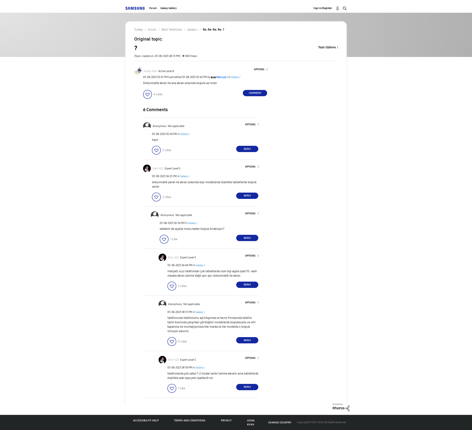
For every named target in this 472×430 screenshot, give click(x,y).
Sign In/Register (322, 8)
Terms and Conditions (189, 420)
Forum (153, 8)
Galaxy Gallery (168, 8)
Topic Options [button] (327, 47)
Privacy (226, 420)
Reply (247, 149)
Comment (255, 93)
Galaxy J (235, 77)
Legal (251, 420)
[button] (260, 69)
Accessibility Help (146, 420)
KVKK (250, 424)
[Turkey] (135, 8)
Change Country (279, 422)
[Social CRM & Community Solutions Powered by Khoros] (341, 407)
